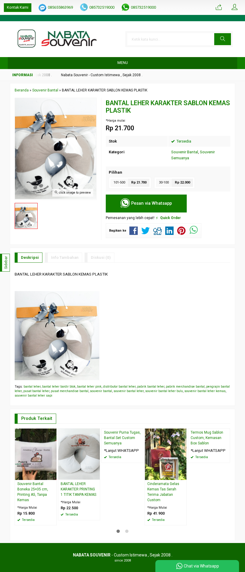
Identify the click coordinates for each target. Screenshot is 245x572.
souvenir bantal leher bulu (164, 391)
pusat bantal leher (36, 391)
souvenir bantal (101, 391)
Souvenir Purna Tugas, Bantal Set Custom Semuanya (122, 437)
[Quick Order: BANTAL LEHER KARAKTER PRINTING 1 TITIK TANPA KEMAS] (96, 475)
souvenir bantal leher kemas (205, 391)
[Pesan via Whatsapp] (219, 7)
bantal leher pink (89, 387)
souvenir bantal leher (129, 391)
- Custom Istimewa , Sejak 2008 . (122, 555)
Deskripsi (30, 257)
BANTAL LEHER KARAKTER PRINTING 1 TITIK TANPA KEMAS (78, 489)
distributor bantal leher (119, 387)
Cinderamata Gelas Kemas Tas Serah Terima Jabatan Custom (163, 492)
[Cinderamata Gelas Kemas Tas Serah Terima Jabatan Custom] (165, 454)
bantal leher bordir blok (59, 387)
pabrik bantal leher (150, 387)
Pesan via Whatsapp (151, 203)
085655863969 (60, 7)
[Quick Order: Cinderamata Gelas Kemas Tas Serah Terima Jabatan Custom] (183, 475)
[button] (222, 39)
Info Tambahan (65, 257)
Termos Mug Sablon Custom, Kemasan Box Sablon (207, 437)
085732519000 (101, 7)
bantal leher (32, 387)
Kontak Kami (17, 7)
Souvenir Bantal (184, 152)
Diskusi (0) (101, 257)
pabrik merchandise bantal (185, 387)
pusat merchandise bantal (69, 391)
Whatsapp (43, 519)
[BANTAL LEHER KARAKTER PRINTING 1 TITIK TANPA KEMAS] (79, 454)
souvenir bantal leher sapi (33, 395)
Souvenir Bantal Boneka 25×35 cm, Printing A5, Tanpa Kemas (32, 492)
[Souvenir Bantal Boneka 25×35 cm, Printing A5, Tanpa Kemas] (35, 454)
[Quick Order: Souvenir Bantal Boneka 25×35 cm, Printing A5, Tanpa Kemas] (53, 475)
